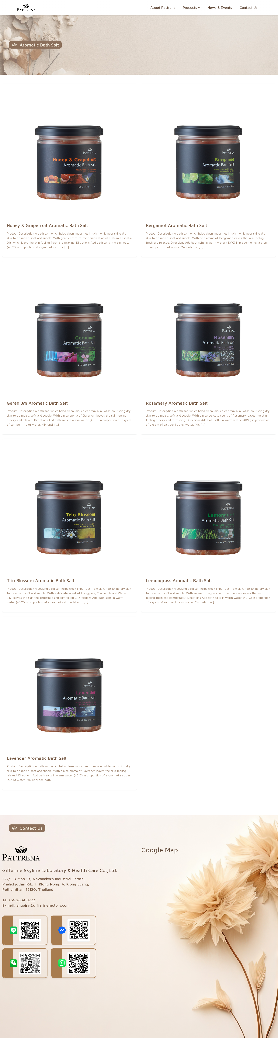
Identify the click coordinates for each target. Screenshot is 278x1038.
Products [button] (191, 7)
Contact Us (249, 7)
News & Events (219, 7)
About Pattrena (162, 7)
